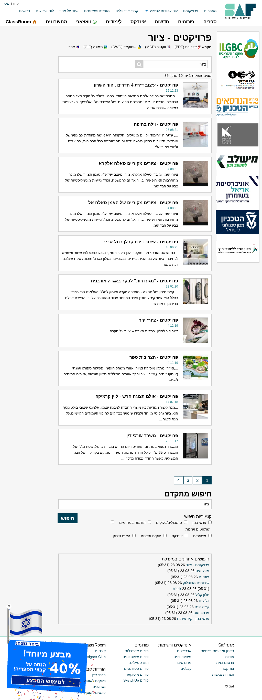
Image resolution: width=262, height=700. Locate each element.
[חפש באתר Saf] (139, 64)
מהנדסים (184, 663)
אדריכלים (184, 651)
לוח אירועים (45, 11)
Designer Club (94, 657)
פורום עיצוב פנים (136, 657)
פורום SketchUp (136, 680)
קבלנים (186, 668)
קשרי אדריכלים (126, 11)
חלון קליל (202, 595)
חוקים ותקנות (151, 536)
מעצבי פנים (182, 657)
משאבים (199, 536)
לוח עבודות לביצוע (164, 11)
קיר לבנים (202, 607)
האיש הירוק (121, 536)
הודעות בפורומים (132, 523)
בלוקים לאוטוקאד (92, 681)
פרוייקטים (190, 11)
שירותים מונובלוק (196, 583)
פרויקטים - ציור (197, 565)
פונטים (204, 577)
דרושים (24, 11)
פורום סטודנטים (136, 668)
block (177, 589)
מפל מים (202, 571)
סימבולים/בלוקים (169, 523)
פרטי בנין (199, 523)
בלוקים (204, 601)
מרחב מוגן (201, 613)
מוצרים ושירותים (97, 11)
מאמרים (210, 11)
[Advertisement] (25, 268)
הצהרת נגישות (223, 674)
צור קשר (228, 668)
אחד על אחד (69, 11)
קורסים (100, 651)
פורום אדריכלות (137, 651)
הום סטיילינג (139, 663)
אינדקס (177, 536)
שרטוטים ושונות (197, 529)
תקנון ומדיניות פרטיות (217, 651)
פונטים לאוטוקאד (92, 693)
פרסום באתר (224, 663)
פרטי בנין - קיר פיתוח (193, 619)
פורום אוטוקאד (137, 674)
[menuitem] (207, 11)
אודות (229, 657)
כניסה (6, 3)
